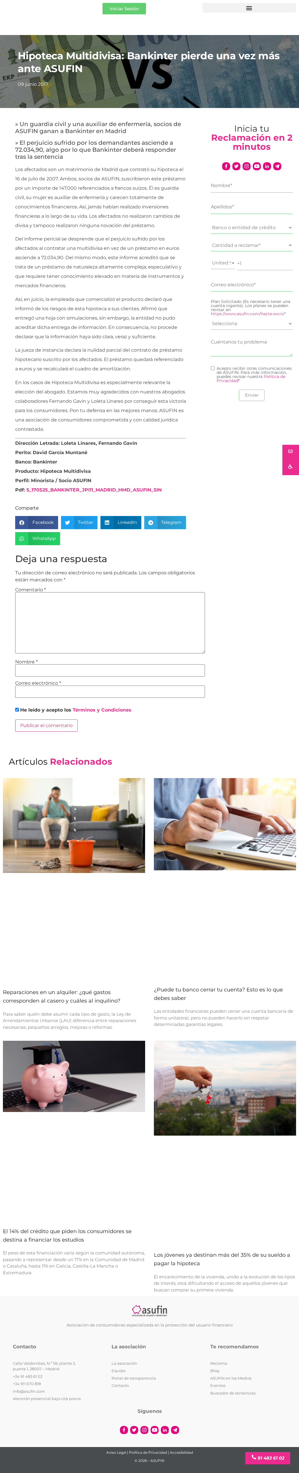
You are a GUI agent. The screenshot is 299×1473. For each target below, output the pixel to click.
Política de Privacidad (148, 1452)
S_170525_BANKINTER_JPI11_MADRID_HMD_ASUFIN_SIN (94, 490)
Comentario (30, 590)
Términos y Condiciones (102, 710)
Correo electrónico (38, 683)
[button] (249, 8)
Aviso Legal (116, 1452)
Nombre (26, 662)
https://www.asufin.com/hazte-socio (247, 313)
